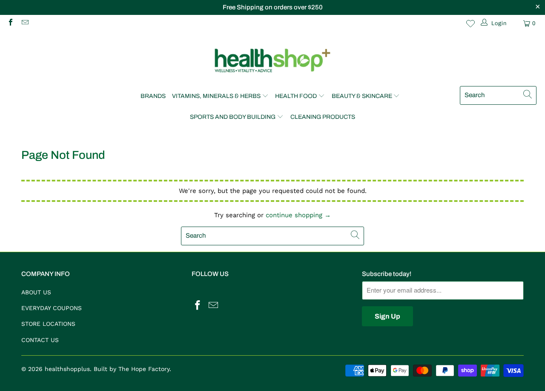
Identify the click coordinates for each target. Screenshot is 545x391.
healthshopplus (67, 368)
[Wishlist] (470, 23)
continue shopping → (298, 215)
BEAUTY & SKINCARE (362, 96)
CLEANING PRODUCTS (322, 117)
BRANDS (153, 96)
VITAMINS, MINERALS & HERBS (216, 96)
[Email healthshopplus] (24, 23)
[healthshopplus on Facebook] (10, 23)
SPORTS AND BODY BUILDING (232, 117)
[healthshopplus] (272, 61)
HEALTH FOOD (296, 96)
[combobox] (498, 95)
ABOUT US (36, 292)
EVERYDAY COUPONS (51, 308)
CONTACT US (40, 339)
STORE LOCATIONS (48, 323)
